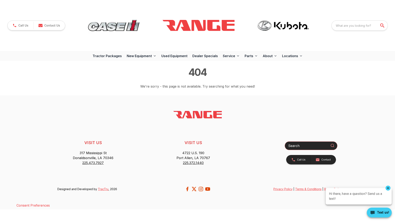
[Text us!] (379, 213)
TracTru (103, 189)
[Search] (332, 145)
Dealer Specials (205, 56)
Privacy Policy (283, 189)
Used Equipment (174, 56)
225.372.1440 (193, 163)
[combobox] (360, 25)
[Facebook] (187, 189)
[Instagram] (200, 189)
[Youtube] (207, 189)
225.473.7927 (93, 163)
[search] (383, 25)
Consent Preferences (33, 205)
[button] (20, 25)
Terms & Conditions (308, 189)
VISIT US (93, 142)
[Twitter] (194, 189)
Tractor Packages (107, 56)
